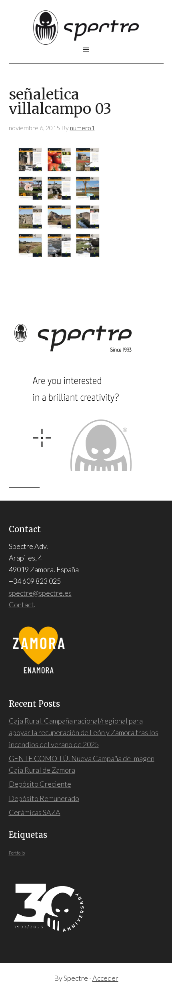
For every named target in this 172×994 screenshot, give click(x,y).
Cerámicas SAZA (34, 812)
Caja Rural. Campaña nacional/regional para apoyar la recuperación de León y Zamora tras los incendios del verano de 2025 (83, 732)
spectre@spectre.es (40, 592)
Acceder (105, 978)
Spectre (86, 28)
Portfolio (17, 852)
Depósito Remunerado (44, 798)
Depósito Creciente (40, 783)
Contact (21, 604)
